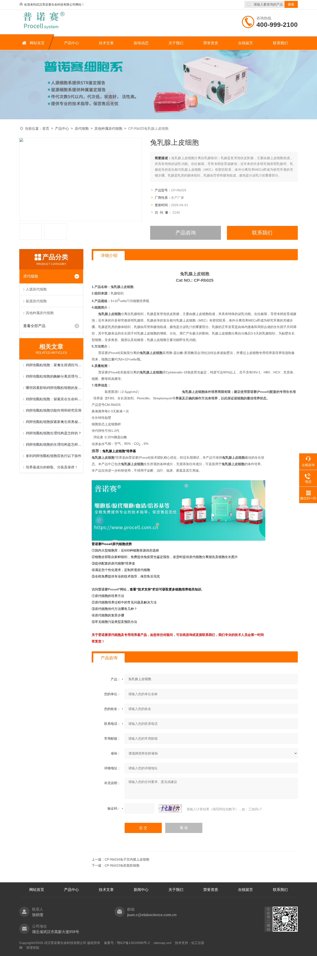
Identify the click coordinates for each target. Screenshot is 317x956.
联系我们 (280, 43)
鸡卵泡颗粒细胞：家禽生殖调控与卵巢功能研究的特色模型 (53, 365)
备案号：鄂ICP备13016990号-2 (127, 943)
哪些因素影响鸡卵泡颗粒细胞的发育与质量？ (53, 388)
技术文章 (106, 43)
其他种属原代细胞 (108, 128)
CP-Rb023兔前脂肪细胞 (122, 865)
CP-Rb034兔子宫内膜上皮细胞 (127, 859)
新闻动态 (141, 43)
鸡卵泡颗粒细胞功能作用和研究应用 (53, 410)
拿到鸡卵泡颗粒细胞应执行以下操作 (53, 456)
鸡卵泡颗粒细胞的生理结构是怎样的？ (53, 444)
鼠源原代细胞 (36, 301)
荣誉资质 (210, 43)
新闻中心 (141, 890)
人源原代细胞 (36, 289)
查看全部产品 (34, 326)
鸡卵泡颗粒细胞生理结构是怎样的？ (53, 433)
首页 (45, 128)
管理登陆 (32, 948)
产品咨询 (185, 233)
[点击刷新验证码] (170, 808)
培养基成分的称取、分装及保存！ (52, 467)
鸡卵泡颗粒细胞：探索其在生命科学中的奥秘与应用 (53, 399)
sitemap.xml (162, 943)
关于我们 (175, 43)
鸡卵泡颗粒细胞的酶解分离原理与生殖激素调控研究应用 (53, 376)
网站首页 (37, 43)
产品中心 (71, 43)
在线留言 (245, 43)
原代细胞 (82, 128)
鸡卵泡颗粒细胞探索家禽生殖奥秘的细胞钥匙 (53, 422)
